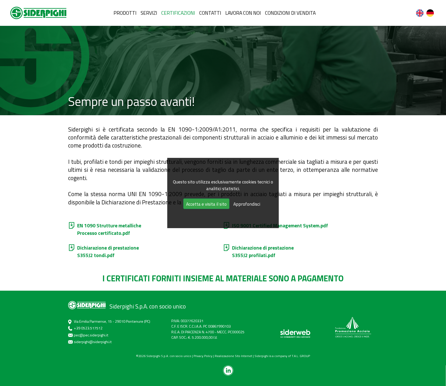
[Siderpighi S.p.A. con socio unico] (38, 13)
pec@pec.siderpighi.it (91, 335)
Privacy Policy (203, 355)
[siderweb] (295, 333)
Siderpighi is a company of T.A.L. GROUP (282, 355)
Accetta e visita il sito (206, 203)
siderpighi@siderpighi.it (93, 342)
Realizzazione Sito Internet (233, 355)
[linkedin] (228, 370)
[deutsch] (430, 13)
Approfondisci (246, 203)
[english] (420, 13)
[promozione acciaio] (353, 327)
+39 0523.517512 (88, 328)
